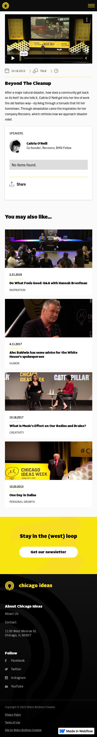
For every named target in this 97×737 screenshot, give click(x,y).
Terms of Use (12, 722)
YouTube (14, 686)
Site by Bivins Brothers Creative (23, 730)
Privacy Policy (13, 714)
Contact (11, 622)
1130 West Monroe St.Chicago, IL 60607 (21, 633)
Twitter (13, 669)
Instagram (15, 677)
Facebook (15, 660)
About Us (11, 613)
